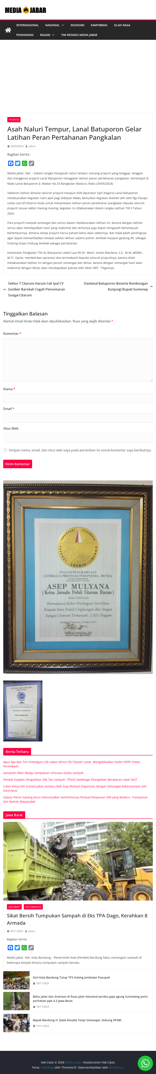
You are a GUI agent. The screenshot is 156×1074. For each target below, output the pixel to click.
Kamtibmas (99, 25)
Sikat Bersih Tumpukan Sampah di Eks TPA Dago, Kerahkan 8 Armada (77, 919)
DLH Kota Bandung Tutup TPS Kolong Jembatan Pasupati (71, 977)
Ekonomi (77, 25)
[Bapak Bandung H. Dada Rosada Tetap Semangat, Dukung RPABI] (16, 1023)
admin (32, 146)
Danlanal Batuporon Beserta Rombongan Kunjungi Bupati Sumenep (116, 286)
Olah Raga (122, 25)
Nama (9, 389)
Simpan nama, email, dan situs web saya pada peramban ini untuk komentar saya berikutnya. (80, 450)
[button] (62, 25)
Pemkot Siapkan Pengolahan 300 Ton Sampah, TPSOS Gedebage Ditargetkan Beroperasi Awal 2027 (70, 779)
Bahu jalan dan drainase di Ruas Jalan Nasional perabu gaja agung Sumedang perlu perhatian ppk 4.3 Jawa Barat (90, 999)
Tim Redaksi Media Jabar (79, 35)
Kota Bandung (33, 906)
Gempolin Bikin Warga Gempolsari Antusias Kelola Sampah (43, 773)
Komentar (12, 333)
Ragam (45, 35)
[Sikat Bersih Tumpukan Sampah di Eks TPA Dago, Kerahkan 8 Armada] (78, 861)
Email (8, 408)
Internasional (27, 25)
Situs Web (10, 428)
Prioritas (14, 119)
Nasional (52, 25)
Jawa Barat (14, 906)
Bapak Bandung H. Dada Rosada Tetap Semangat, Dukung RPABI (77, 1020)
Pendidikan (25, 35)
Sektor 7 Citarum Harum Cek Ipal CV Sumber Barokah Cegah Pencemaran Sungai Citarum (36, 289)
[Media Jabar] (8, 30)
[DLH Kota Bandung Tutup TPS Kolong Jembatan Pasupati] (16, 980)
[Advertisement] (78, 82)
